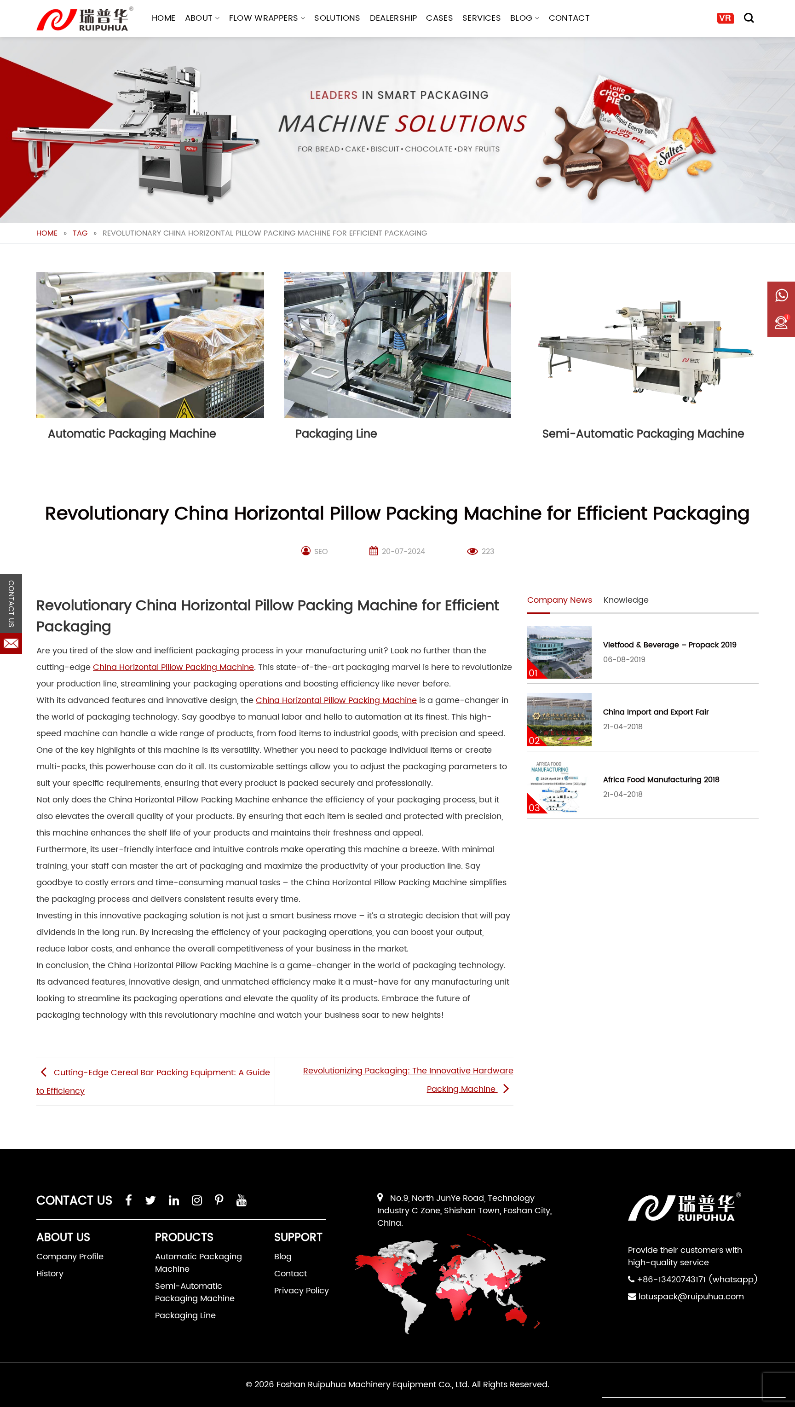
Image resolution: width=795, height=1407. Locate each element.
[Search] (749, 18)
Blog (521, 18)
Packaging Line (185, 1315)
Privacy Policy (301, 1290)
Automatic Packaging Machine (198, 1263)
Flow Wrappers (264, 18)
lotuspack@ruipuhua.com (691, 1296)
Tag (80, 233)
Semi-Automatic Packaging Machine (195, 1292)
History (49, 1273)
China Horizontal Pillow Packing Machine (173, 667)
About (199, 18)
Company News (559, 600)
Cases (439, 18)
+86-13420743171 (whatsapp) (697, 1279)
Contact (569, 18)
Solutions (337, 18)
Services (481, 18)
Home (163, 18)
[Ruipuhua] (84, 18)
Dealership (393, 18)
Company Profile (70, 1256)
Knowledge (626, 600)
